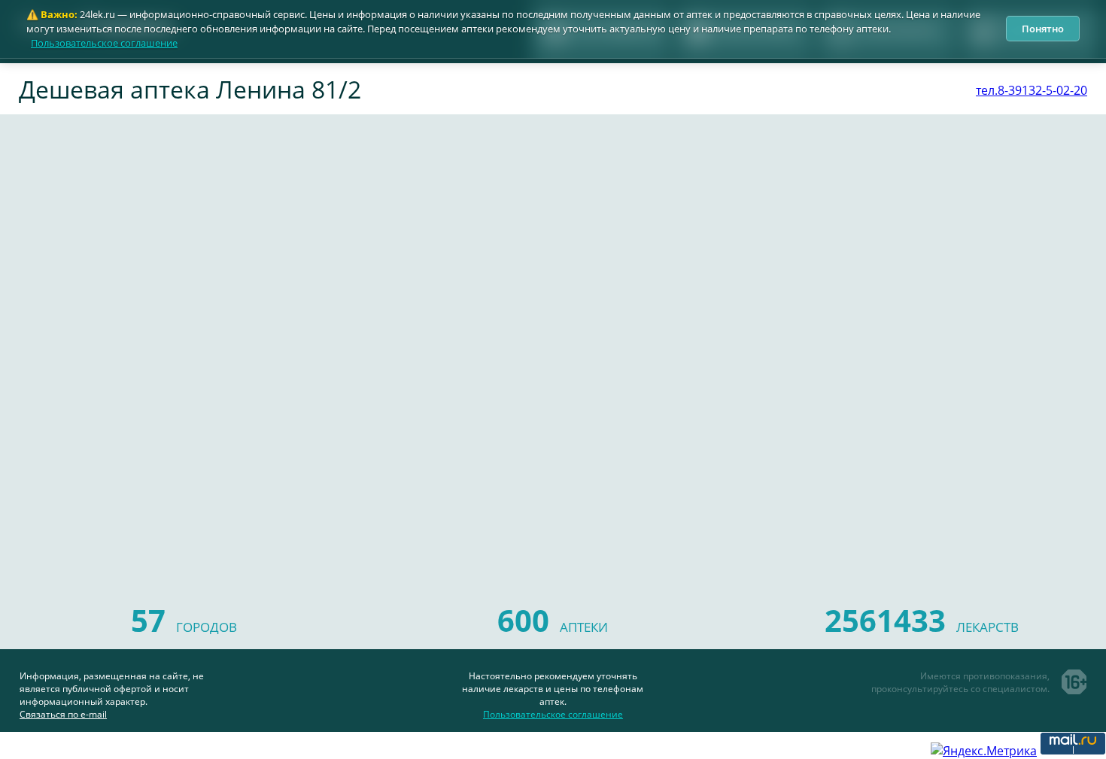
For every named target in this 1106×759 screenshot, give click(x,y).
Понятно (1043, 28)
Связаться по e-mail (63, 714)
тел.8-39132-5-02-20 (1031, 90)
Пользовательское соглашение (104, 43)
